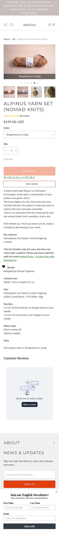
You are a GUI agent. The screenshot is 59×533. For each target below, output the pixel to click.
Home (6, 39)
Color (7, 127)
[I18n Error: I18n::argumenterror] (36, 92)
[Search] (11, 24)
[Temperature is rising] (29, 61)
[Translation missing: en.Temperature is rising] (9, 92)
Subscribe (29, 526)
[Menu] (5, 24)
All (14, 39)
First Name (8, 503)
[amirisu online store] (29, 24)
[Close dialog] (56, 491)
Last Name (35, 503)
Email (6, 514)
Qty (6, 143)
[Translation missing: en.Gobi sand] (22, 92)
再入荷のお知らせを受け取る (19, 177)
